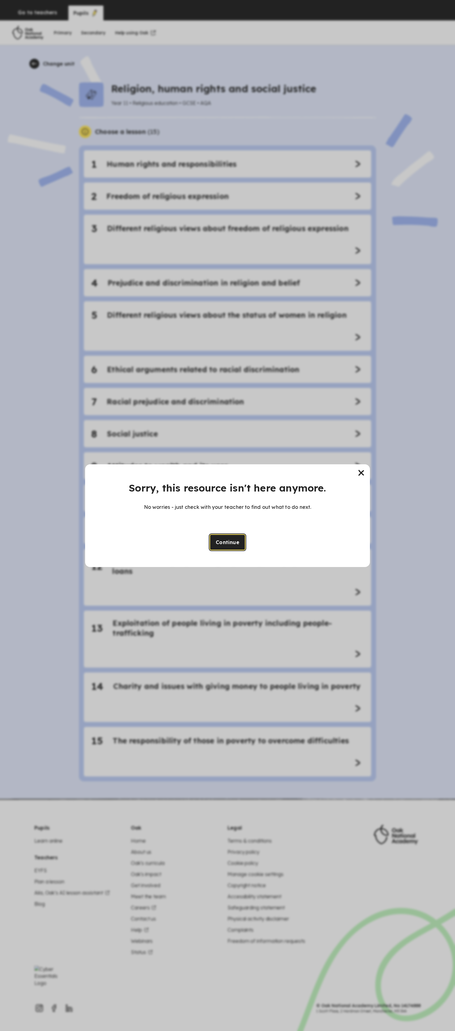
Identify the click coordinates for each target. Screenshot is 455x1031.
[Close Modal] (361, 473)
